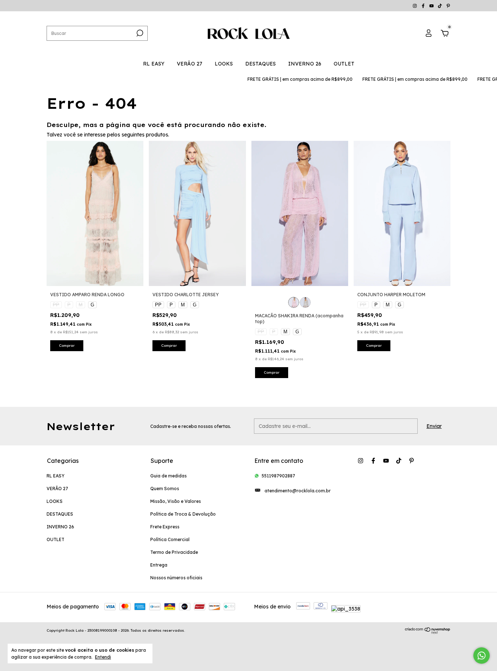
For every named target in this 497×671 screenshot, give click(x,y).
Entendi (103, 657)
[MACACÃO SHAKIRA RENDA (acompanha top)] (293, 302)
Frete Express (164, 526)
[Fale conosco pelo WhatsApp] (481, 655)
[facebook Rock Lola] (423, 5)
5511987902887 (278, 476)
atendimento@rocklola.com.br (298, 490)
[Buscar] (139, 33)
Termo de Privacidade (174, 552)
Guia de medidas (168, 476)
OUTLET (344, 63)
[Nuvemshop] (427, 632)
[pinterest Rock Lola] (448, 5)
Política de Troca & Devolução (183, 514)
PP (56, 304)
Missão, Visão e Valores (175, 501)
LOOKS (224, 63)
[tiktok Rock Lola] (440, 5)
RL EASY (153, 63)
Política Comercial (170, 539)
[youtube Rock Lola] (432, 5)
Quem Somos (164, 488)
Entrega (158, 565)
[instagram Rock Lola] (415, 5)
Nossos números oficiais (176, 577)
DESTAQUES (260, 63)
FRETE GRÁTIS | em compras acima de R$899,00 (290, 79)
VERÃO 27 (189, 63)
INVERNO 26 (304, 63)
